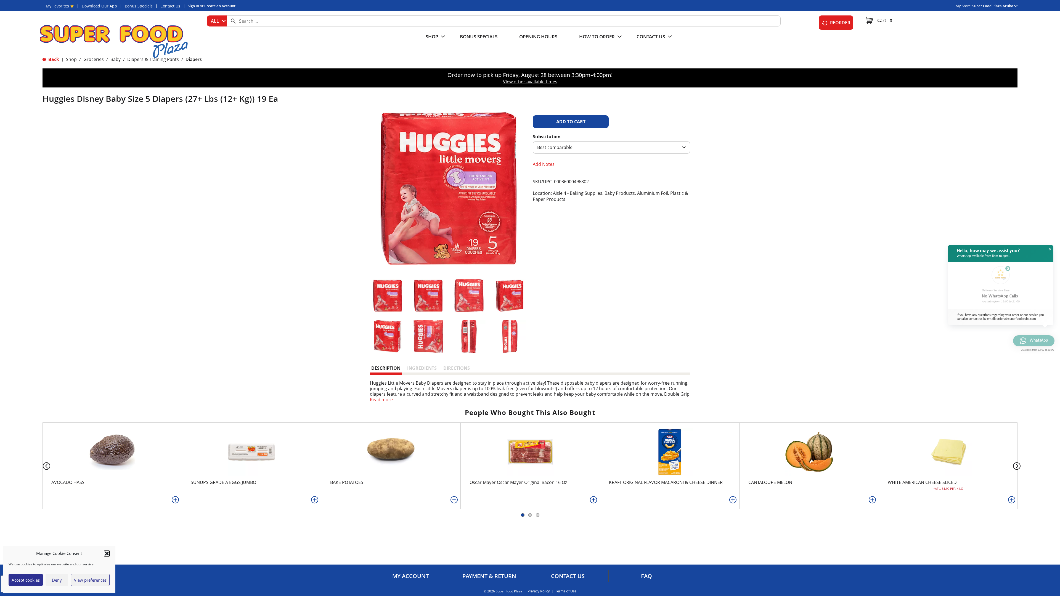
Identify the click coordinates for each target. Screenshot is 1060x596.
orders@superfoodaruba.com (1016, 319)
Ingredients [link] (422, 368)
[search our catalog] (233, 20)
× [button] (1050, 249)
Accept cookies (26, 580)
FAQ (646, 576)
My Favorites (57, 6)
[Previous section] (42, 465)
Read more (381, 399)
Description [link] (386, 368)
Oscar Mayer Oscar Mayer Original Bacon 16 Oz (518, 482)
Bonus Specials (139, 6)
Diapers (194, 59)
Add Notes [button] (544, 164)
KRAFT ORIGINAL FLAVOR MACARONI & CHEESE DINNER (666, 482)
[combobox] (217, 20)
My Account (410, 576)
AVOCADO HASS (67, 482)
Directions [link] (456, 368)
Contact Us (170, 6)
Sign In (193, 5)
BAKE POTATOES (346, 482)
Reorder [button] (840, 23)
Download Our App (99, 6)
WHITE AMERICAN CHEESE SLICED (922, 482)
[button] (107, 553)
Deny (57, 580)
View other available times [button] (530, 82)
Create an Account (219, 5)
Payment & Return (489, 576)
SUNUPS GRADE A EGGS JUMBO (223, 482)
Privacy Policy (539, 591)
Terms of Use (565, 591)
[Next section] (1018, 465)
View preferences (90, 580)
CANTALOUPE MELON (770, 482)
